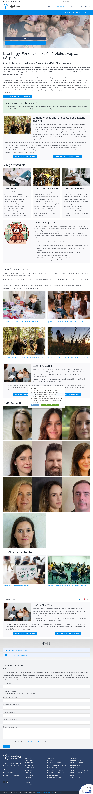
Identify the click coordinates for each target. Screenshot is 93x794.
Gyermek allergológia (75, 760)
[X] (74, 599)
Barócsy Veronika (24, 534)
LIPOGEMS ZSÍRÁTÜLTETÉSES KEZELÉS (56, 772)
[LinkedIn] (79, 599)
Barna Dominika (54, 427)
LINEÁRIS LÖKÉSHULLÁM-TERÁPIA (55, 770)
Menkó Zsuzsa (24, 427)
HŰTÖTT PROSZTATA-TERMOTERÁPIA (55, 763)
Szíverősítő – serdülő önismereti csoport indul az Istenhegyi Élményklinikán (68, 305)
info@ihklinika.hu (10, 772)
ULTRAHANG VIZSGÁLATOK (31, 784)
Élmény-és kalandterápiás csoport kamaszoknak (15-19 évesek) (68, 341)
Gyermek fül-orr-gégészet (76, 762)
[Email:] (87, 599)
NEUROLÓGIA (28, 774)
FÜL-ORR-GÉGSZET (29, 767)
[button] (46, 650)
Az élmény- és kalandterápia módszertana (24, 569)
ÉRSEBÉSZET (50, 760)
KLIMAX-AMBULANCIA (52, 767)
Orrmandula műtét (75, 777)
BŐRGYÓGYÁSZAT (29, 762)
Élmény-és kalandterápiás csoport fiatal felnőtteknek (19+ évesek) (24, 357)
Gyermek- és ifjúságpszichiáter (78, 772)
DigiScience (60, 792)
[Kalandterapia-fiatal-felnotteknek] (17, 117)
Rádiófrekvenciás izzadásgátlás (55, 777)
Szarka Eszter (83, 463)
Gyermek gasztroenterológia (77, 763)
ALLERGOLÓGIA (28, 758)
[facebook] (4, 782)
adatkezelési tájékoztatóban (34, 742)
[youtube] (7, 782)
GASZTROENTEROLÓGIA (30, 769)
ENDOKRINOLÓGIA (29, 765)
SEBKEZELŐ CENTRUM (52, 779)
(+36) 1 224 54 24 (10, 770)
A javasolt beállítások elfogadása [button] (50, 404)
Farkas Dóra (83, 427)
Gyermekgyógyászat (75, 758)
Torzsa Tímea (54, 499)
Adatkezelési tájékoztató (42, 792)
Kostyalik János (83, 499)
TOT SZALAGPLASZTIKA (52, 780)
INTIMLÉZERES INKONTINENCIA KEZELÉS (56, 765)
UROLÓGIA (27, 786)
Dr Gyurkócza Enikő (24, 499)
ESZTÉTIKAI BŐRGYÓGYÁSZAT (54, 762)
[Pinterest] (84, 599)
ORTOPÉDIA (27, 779)
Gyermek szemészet (75, 767)
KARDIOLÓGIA (28, 772)
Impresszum (50, 792)
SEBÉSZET (27, 780)
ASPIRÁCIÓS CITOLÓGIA (52, 758)
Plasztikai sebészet (52, 775)
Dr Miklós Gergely (54, 463)
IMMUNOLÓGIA (28, 770)
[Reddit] (77, 599)
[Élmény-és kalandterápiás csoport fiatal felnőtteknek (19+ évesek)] (24, 341)
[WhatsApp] (82, 599)
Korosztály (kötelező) (9, 691)
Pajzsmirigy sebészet (52, 774)
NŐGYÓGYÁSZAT (29, 775)
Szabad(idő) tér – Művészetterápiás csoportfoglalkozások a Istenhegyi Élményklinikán (24, 305)
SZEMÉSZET (28, 782)
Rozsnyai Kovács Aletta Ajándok (24, 463)
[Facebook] (71, 599)
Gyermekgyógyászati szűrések (77, 769)
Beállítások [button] (34, 404)
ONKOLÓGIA (28, 777)
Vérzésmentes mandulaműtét (77, 779)
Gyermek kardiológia (75, 765)
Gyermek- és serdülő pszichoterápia (79, 770)
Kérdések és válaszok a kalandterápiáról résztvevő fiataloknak (68, 569)
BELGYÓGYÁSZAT (29, 760)
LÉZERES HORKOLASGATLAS (53, 769)
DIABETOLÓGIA (28, 763)
